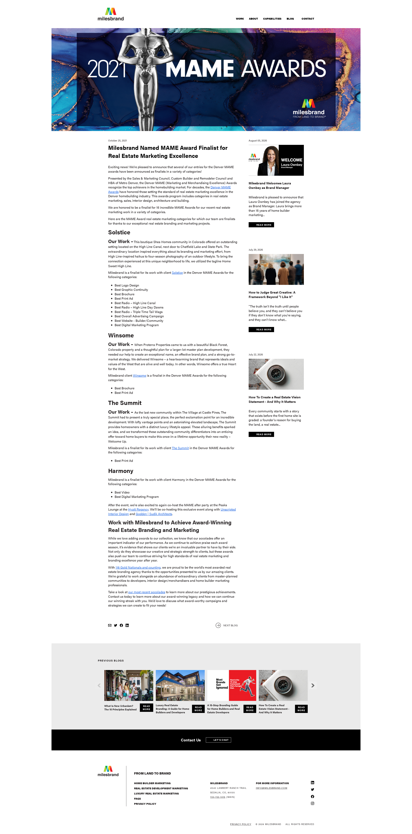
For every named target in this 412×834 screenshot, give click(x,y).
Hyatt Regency (138, 509)
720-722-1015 (217, 796)
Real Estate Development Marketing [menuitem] (161, 788)
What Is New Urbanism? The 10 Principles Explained (120, 707)
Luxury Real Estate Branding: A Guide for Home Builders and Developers (172, 708)
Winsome (139, 375)
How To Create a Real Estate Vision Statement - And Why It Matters (275, 399)
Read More (264, 224)
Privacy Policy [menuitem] (145, 804)
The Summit (180, 447)
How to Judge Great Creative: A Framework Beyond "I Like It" (272, 294)
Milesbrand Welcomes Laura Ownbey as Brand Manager (270, 185)
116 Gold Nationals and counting (138, 567)
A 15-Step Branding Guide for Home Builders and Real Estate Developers (223, 708)
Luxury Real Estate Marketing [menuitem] (156, 793)
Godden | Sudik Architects (154, 513)
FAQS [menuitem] (137, 798)
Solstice (177, 272)
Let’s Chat (221, 739)
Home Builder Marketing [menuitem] (152, 783)
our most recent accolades (146, 591)
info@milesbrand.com (271, 787)
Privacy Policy (240, 824)
